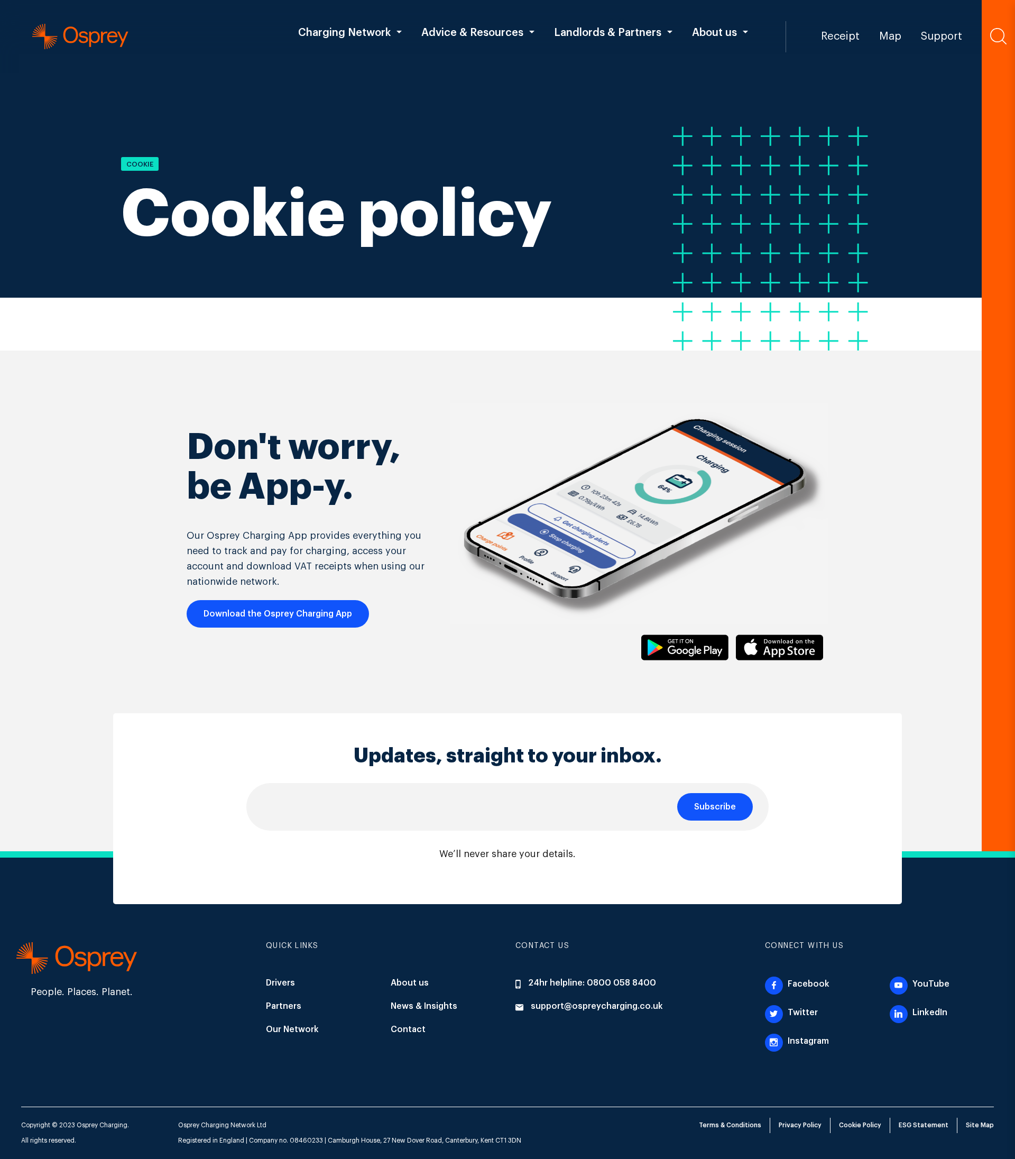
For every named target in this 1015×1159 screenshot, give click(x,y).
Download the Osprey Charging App (278, 614)
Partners (283, 1006)
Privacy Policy (800, 1125)
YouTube (929, 984)
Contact (408, 1029)
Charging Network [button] (344, 32)
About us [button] (714, 32)
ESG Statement (923, 1125)
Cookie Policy (860, 1125)
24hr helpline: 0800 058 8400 (591, 983)
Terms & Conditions (730, 1125)
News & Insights (424, 1006)
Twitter (802, 1012)
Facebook (807, 984)
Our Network (292, 1029)
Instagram (807, 1041)
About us (410, 983)
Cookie (139, 164)
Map (890, 36)
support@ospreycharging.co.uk (597, 1006)
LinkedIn (928, 1012)
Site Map (980, 1125)
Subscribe (715, 807)
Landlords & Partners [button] (607, 32)
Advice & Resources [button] (472, 32)
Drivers (280, 983)
